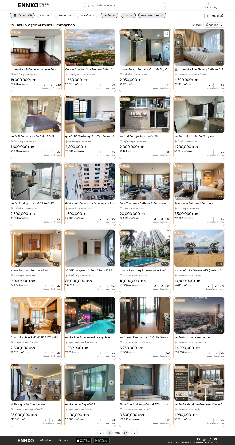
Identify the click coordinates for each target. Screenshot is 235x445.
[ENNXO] (28, 5)
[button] (56, 47)
